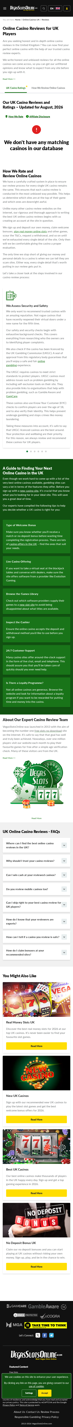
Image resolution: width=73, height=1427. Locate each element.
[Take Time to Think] (45, 1325)
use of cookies (36, 1386)
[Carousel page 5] (42, 451)
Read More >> (9, 79)
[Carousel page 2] (31, 451)
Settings (29, 1393)
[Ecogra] (50, 1316)
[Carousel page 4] (38, 451)
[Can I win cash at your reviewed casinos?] (64, 875)
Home (17, 19)
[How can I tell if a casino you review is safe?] (64, 937)
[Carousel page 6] (46, 451)
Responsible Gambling (28, 1417)
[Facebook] (44, 1335)
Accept (44, 1393)
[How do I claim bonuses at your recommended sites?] (64, 952)
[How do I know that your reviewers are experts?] (64, 921)
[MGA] (14, 1325)
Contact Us (33, 1412)
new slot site (27, 604)
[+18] (63, 1307)
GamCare (11, 396)
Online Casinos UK (31, 19)
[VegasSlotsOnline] (36, 1355)
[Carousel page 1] (27, 451)
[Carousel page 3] (34, 451)
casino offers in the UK (23, 544)
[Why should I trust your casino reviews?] (64, 860)
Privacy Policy (9, 1405)
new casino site (29, 491)
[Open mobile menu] (5, 8)
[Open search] (44, 8)
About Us (19, 1412)
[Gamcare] (16, 1307)
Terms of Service (27, 1405)
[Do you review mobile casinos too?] (64, 889)
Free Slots (13, 1372)
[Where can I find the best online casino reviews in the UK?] (64, 845)
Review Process (50, 1412)
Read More (36, 818)
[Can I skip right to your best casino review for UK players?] (64, 904)
